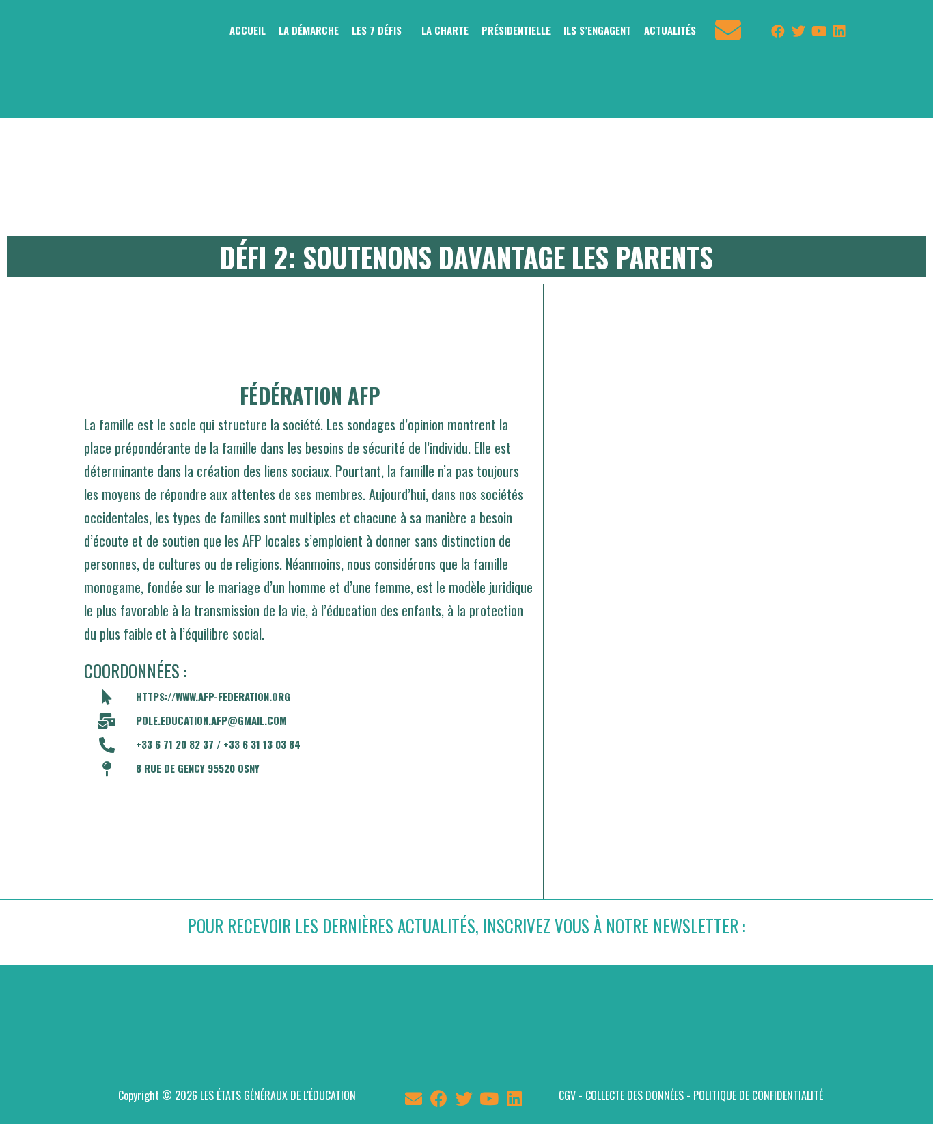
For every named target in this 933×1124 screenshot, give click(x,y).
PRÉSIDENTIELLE (516, 30)
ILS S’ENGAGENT (597, 30)
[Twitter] (798, 31)
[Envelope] (414, 1098)
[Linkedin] (839, 31)
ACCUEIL (247, 30)
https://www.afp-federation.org (213, 696)
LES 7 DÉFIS (377, 30)
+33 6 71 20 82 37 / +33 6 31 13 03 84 (218, 744)
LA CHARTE (445, 30)
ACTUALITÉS (670, 30)
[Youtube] (818, 31)
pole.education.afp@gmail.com (211, 720)
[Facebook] (778, 31)
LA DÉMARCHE (309, 30)
